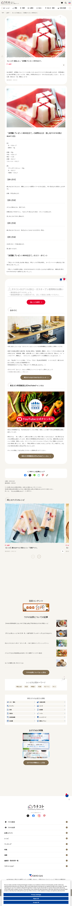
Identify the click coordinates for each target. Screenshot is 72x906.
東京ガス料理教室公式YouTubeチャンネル (35, 456)
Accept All (36, 902)
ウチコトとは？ (9, 866)
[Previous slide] (33, 556)
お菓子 (10, 64)
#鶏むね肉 (19, 686)
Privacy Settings (36, 894)
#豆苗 (26, 686)
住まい (40, 8)
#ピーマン (47, 686)
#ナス (54, 686)
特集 (5, 850)
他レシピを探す (35, 302)
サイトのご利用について (17, 491)
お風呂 (31, 8)
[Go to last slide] (2, 8)
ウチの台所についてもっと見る (36, 672)
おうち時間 (8, 869)
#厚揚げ (33, 686)
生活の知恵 (63, 8)
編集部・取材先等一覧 (11, 861)
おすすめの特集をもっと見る (36, 763)
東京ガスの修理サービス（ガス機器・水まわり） (26, 879)
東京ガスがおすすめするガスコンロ (35, 377)
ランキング (7, 844)
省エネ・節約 (51, 8)
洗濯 (23, 8)
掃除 (16, 8)
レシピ (7, 8)
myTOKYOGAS (10, 879)
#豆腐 (39, 686)
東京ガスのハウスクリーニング (46, 879)
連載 (5, 855)
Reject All (36, 898)
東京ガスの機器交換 (60, 879)
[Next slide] (70, 8)
